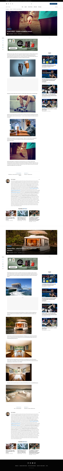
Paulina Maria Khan (19, 220)
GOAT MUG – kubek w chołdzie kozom (29, 408)
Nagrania (43, 63)
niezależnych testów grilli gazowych (15, 190)
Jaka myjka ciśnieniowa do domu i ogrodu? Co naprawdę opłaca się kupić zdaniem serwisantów (49, 80)
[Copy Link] (3, 49)
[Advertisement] (22, 85)
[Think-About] (31, 4)
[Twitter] (3, 43)
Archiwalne (11, 9)
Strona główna (7, 9)
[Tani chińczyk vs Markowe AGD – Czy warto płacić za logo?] (49, 103)
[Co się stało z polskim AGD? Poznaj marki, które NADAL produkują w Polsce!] (49, 59)
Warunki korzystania (23, 465)
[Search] (56, 7)
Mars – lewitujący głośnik (17, 408)
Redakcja (16, 465)
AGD (22, 6)
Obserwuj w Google (53, 3)
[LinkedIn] (3, 47)
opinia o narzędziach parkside (34, 188)
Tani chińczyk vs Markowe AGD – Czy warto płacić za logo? (49, 109)
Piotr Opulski (11, 33)
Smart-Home (30, 6)
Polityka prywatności (32, 465)
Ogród (26, 6)
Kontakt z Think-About (41, 465)
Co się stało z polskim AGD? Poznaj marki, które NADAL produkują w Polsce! (49, 66)
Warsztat (35, 6)
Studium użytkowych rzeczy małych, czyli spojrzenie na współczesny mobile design (21, 218)
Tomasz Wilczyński (44, 67)
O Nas (47, 465)
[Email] (3, 45)
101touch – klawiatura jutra (28, 174)
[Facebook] (3, 41)
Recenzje (39, 6)
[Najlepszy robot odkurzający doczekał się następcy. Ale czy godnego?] (11, 213)
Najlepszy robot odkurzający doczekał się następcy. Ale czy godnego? (10, 218)
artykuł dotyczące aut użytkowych (15, 192)
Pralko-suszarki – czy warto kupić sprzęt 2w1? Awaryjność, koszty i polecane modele (49, 95)
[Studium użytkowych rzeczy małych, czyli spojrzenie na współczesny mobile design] (22, 213)
